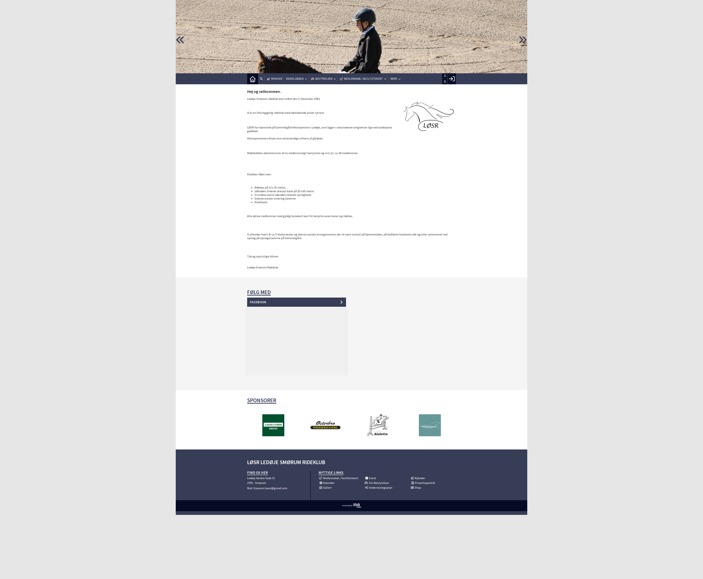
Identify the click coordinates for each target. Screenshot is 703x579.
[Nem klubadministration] (351, 506)
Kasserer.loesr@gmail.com (270, 488)
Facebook (258, 302)
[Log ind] (452, 78)
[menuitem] (252, 78)
